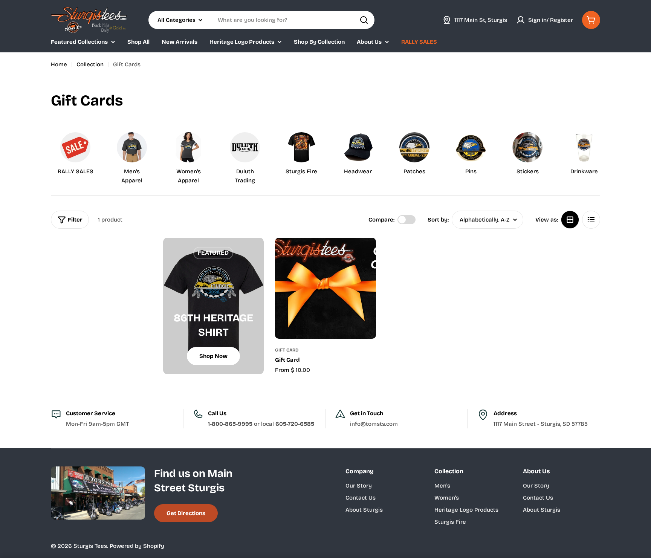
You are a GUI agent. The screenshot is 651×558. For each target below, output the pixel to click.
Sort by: (438, 219)
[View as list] (591, 220)
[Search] (363, 19)
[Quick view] (365, 254)
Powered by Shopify (137, 546)
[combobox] (261, 20)
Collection (90, 64)
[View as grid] (570, 220)
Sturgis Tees (90, 546)
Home (59, 64)
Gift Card (286, 350)
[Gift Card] (325, 288)
